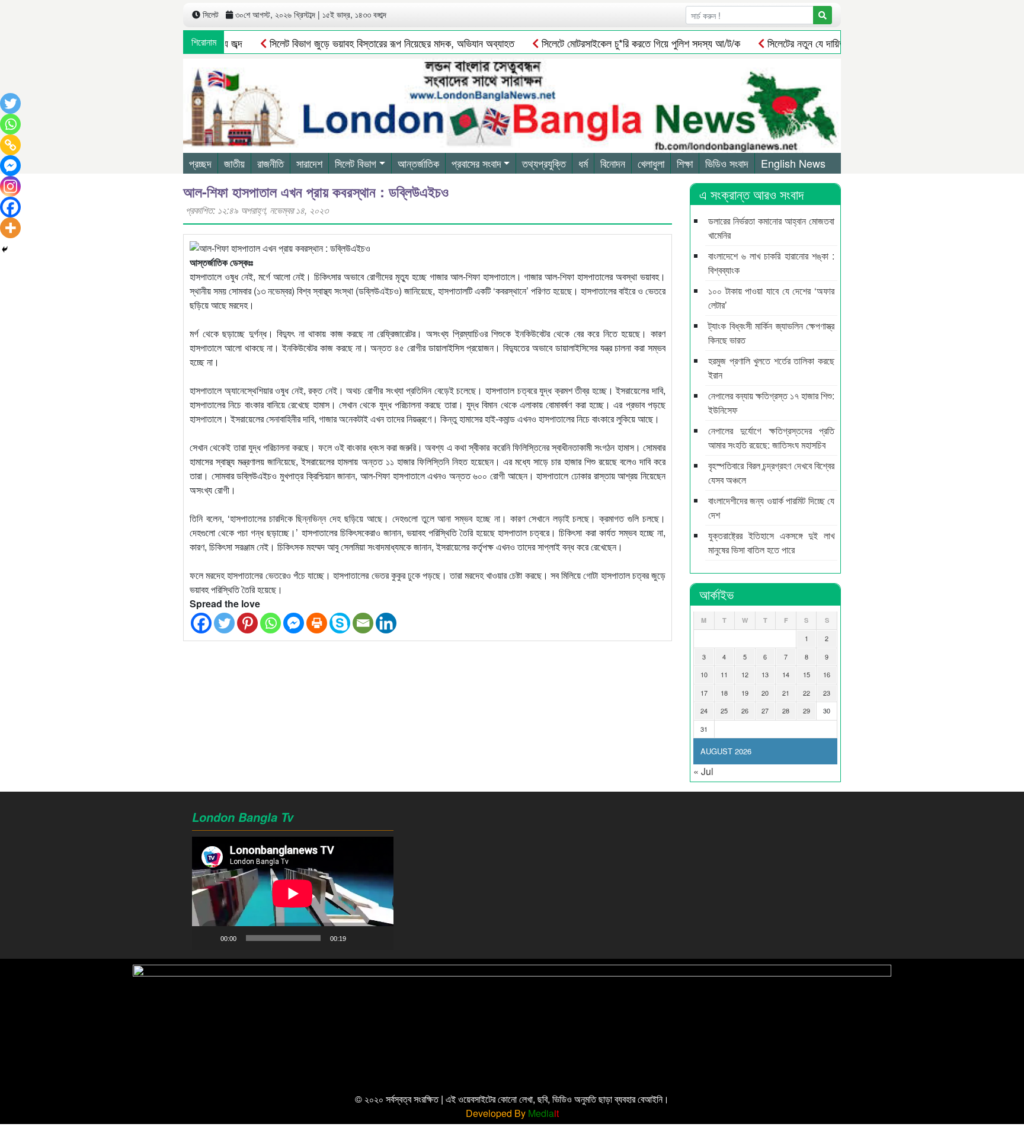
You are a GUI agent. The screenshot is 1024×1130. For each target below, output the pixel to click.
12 (744, 674)
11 (724, 674)
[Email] (363, 623)
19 (744, 692)
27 (765, 710)
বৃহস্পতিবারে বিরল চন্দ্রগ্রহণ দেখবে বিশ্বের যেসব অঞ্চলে (771, 472)
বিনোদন (612, 163)
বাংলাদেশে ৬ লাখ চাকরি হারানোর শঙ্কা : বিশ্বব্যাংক (771, 263)
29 (806, 710)
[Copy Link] (10, 145)
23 (826, 692)
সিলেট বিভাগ (355, 163)
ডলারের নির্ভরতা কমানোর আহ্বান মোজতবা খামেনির (771, 228)
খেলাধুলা (651, 163)
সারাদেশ (309, 163)
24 (704, 710)
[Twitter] (224, 623)
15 (806, 674)
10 (704, 674)
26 (744, 710)
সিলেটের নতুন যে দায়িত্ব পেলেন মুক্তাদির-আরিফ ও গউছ (838, 42)
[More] (10, 227)
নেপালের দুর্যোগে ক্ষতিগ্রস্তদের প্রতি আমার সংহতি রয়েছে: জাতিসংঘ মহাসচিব (771, 438)
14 (785, 674)
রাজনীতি (270, 163)
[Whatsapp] (270, 623)
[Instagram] (10, 186)
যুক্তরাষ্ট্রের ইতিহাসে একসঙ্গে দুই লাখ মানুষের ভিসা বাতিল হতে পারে (771, 542)
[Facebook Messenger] (293, 623)
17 (704, 692)
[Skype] (339, 623)
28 (785, 710)
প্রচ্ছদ (200, 163)
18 (724, 692)
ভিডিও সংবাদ (726, 163)
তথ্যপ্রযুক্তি (544, 163)
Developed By (512, 1113)
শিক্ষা (685, 163)
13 (765, 674)
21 (785, 692)
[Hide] (4, 249)
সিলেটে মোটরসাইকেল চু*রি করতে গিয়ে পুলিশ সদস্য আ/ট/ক (616, 42)
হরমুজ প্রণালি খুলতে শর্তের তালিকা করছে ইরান (771, 368)
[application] (292, 893)
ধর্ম (583, 163)
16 (826, 674)
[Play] (207, 938)
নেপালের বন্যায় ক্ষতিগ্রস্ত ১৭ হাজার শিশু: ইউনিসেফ (771, 403)
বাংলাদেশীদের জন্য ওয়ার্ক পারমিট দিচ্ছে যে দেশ (771, 507)
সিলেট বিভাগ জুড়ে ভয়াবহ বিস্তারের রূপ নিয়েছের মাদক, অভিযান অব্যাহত (367, 42)
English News (793, 163)
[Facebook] (201, 623)
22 (806, 692)
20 (765, 692)
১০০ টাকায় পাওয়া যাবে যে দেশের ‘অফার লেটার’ (771, 298)
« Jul (703, 771)
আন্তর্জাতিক (418, 163)
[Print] (316, 623)
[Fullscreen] (378, 938)
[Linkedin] (386, 623)
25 (724, 710)
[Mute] (359, 938)
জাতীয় (234, 163)
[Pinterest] (247, 623)
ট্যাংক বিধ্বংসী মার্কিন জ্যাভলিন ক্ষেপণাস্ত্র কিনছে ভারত (771, 333)
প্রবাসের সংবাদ (476, 163)
